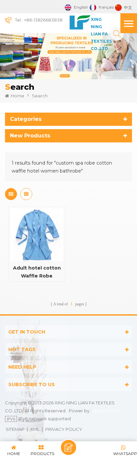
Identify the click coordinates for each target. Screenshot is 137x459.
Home (17, 95)
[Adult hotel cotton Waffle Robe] (36, 235)
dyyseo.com (105, 410)
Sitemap (15, 429)
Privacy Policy (63, 429)
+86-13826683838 (43, 20)
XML (35, 429)
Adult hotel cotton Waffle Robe (37, 272)
